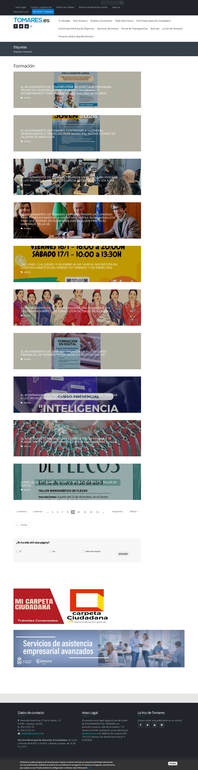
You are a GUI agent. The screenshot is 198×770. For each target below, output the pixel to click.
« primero (21, 511)
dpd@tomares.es (91, 733)
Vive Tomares (80, 20)
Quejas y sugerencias (41, 7)
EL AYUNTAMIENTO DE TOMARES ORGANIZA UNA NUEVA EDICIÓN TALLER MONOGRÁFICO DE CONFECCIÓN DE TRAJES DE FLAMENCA (66, 309)
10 (78, 512)
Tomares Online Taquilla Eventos (76, 36)
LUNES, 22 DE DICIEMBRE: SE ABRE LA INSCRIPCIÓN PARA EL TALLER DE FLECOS (69, 483)
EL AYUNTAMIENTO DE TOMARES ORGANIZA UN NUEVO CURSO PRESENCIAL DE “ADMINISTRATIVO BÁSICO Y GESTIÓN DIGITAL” (64, 353)
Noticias (155, 28)
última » (134, 511)
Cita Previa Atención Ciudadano (153, 20)
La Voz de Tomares (172, 28)
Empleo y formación (101, 20)
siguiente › (118, 511)
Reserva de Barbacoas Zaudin (93, 7)
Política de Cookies (65, 7)
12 (91, 512)
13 (97, 512)
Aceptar (172, 763)
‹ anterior (37, 511)
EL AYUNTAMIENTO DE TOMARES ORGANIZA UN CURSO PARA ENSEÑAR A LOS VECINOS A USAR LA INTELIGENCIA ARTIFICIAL (69, 396)
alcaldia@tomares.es (32, 733)
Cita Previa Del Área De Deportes (76, 28)
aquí (90, 768)
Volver (24, 524)
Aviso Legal (21, 7)
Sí (20, 551)
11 (85, 512)
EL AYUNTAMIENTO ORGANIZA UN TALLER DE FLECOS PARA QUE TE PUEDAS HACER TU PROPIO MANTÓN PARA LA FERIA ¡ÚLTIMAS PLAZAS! (69, 440)
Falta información (93, 551)
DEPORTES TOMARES (43, 11)
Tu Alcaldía (64, 20)
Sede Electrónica (124, 20)
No (54, 551)
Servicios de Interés (108, 28)
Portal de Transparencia (134, 28)
